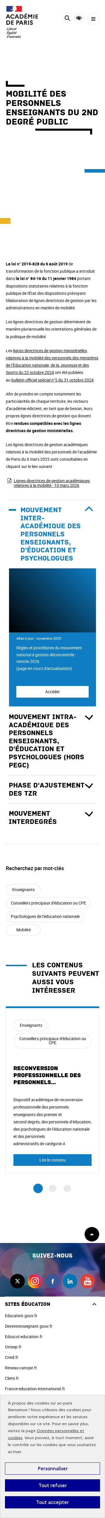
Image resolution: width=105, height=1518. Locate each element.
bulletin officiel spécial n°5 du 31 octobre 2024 (52, 380)
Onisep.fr (13, 1346)
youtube (87, 1281)
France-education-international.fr (35, 1388)
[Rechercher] (67, 19)
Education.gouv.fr (21, 1315)
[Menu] (93, 19)
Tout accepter (52, 1502)
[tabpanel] (52, 1089)
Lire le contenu (52, 1160)
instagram (35, 1281)
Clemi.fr (12, 1378)
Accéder (52, 691)
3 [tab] (67, 1188)
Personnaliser (53, 1468)
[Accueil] (22, 22)
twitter (17, 1281)
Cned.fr (11, 1357)
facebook (52, 1281)
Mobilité (23, 929)
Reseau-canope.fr (21, 1367)
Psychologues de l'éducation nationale (45, 916)
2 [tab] (52, 1188)
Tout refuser (52, 1485)
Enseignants (23, 889)
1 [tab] (38, 1188)
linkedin (70, 1281)
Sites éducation (27, 1304)
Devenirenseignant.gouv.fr (28, 1326)
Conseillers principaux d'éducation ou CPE (48, 903)
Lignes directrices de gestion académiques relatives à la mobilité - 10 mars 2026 (52, 483)
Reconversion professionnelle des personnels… (47, 1075)
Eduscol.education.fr (24, 1336)
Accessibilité (79, 18)
